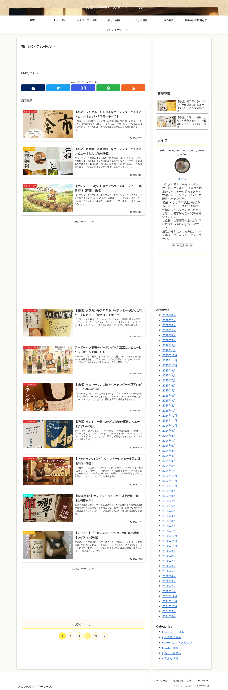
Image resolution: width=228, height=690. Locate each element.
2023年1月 (169, 531)
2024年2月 (169, 466)
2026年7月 (169, 320)
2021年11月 (169, 601)
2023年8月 (169, 496)
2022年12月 (169, 536)
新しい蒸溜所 (172, 653)
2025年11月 (169, 360)
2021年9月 (169, 611)
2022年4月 (169, 576)
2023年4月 (169, 516)
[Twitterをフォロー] (58, 87)
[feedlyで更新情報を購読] (108, 87)
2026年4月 (169, 335)
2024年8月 (169, 435)
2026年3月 (169, 340)
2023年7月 (169, 501)
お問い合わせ (176, 680)
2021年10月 (169, 606)
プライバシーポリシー (197, 680)
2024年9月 (169, 430)
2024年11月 (169, 420)
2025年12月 (169, 355)
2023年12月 (169, 475)
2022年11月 (169, 541)
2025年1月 (169, 410)
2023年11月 (169, 481)
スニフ (182, 179)
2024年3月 (169, 460)
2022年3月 (169, 581)
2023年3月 (169, 521)
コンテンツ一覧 (159, 680)
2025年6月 (169, 385)
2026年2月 (169, 345)
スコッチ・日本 (174, 632)
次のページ (83, 623)
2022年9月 (169, 551)
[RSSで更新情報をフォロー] (133, 87)
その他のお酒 (172, 637)
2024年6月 (169, 445)
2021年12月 (169, 596)
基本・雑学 (171, 648)
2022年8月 (169, 556)
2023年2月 (169, 526)
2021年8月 (169, 616)
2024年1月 (169, 470)
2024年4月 (169, 455)
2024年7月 (169, 440)
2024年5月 (169, 450)
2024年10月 (169, 425)
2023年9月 (169, 491)
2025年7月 (169, 380)
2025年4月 (169, 395)
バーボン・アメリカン (178, 642)
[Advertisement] (83, 58)
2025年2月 (169, 405)
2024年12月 (169, 415)
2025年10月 (169, 365)
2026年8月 (169, 315)
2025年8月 (169, 375)
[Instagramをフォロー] (83, 87)
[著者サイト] (33, 87)
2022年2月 (169, 586)
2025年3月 (169, 400)
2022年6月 (169, 566)
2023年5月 (169, 511)
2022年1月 (169, 591)
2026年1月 (169, 350)
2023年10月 (169, 485)
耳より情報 (171, 658)
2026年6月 (169, 325)
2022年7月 (169, 561)
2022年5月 (169, 571)
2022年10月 (169, 546)
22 (95, 636)
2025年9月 (169, 370)
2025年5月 (169, 390)
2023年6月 (169, 506)
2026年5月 (169, 330)
